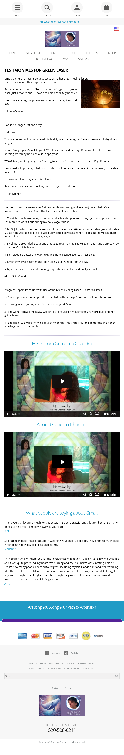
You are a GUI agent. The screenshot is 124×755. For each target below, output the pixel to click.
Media (112, 53)
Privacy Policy (73, 668)
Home (12, 53)
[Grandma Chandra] (62, 39)
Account (68, 688)
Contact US (81, 663)
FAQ (65, 58)
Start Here (33, 53)
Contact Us (41, 668)
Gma (54, 53)
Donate (70, 663)
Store (72, 53)
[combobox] (62, 676)
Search (91, 663)
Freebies (92, 53)
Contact (84, 58)
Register (55, 688)
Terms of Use (87, 668)
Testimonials (43, 58)
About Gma (41, 663)
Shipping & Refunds (56, 668)
